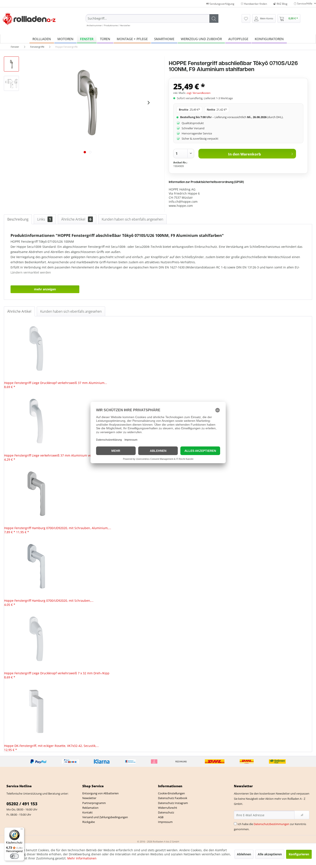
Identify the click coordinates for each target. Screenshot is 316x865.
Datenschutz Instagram (173, 803)
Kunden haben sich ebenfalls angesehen (132, 219)
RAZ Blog (281, 4)
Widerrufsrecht (167, 808)
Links (44, 219)
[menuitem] (152, 20)
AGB (160, 817)
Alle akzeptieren (270, 854)
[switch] (14, 856)
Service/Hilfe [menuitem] (304, 3)
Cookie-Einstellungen (171, 793)
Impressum (165, 822)
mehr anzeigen (45, 289)
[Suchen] (213, 18)
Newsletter (89, 798)
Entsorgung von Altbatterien (100, 793)
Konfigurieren (299, 854)
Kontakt (87, 812)
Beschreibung (17, 219)
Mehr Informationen (82, 858)
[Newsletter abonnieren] (302, 815)
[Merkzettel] (246, 18)
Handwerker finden (255, 4)
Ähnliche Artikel (76, 219)
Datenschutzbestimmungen (271, 824)
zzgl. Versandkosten (198, 93)
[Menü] (21, 830)
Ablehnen (244, 854)
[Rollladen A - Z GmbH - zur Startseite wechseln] (29, 19)
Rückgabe (88, 822)
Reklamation (90, 808)
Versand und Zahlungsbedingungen (105, 817)
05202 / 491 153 (21, 804)
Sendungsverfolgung (221, 4)
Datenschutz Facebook (172, 798)
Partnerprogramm (94, 803)
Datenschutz (166, 812)
